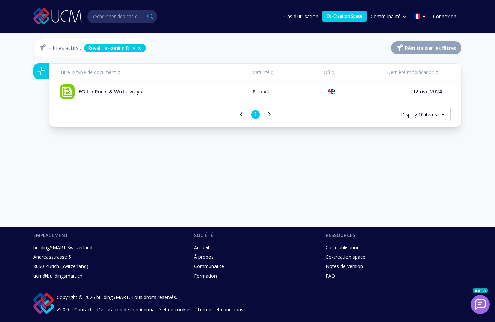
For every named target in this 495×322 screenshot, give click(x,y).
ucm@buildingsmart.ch (57, 275)
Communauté (386, 16)
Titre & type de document (88, 72)
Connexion (444, 16)
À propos (204, 257)
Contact (83, 309)
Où (327, 72)
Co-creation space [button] (345, 257)
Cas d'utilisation (301, 16)
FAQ (330, 275)
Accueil (201, 247)
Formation (205, 275)
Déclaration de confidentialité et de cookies (144, 309)
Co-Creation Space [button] (344, 16)
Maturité (260, 72)
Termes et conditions (220, 309)
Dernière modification (410, 72)
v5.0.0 (63, 309)
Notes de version (344, 266)
